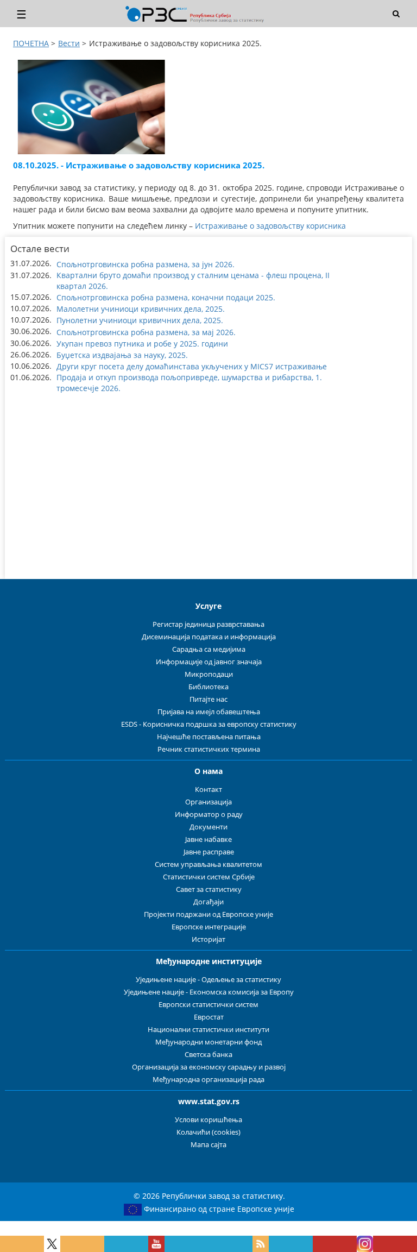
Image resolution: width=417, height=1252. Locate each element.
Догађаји (208, 902)
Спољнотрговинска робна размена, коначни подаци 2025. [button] (165, 297)
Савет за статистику (209, 889)
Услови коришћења (208, 1119)
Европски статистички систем (208, 1004)
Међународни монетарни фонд (208, 1042)
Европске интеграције (209, 927)
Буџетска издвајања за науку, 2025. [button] (122, 355)
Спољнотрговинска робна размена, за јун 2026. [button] (145, 264)
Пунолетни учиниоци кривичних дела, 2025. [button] (139, 320)
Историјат (208, 939)
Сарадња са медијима (208, 649)
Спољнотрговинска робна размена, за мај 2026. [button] (146, 332)
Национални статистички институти (208, 1029)
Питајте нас (208, 699)
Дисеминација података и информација (209, 636)
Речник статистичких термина (208, 749)
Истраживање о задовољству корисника (270, 226)
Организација (208, 802)
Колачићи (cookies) (208, 1132)
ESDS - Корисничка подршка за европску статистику (208, 724)
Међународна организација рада (208, 1079)
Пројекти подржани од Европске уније (208, 914)
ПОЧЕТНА (31, 43)
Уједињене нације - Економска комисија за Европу (209, 992)
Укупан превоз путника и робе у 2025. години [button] (142, 343)
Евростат (209, 1017)
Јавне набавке (208, 839)
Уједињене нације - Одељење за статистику (208, 979)
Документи (208, 827)
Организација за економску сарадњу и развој (209, 1067)
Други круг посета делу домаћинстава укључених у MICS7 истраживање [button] (191, 366)
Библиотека (208, 686)
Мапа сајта (208, 1144)
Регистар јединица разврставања (208, 624)
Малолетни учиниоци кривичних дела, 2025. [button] (140, 309)
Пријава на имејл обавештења (208, 711)
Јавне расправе (209, 852)
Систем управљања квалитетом (208, 864)
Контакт (208, 789)
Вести (69, 43)
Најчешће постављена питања (209, 736)
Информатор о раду (209, 814)
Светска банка (208, 1054)
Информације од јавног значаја (209, 661)
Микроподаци (209, 674)
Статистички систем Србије (209, 877)
